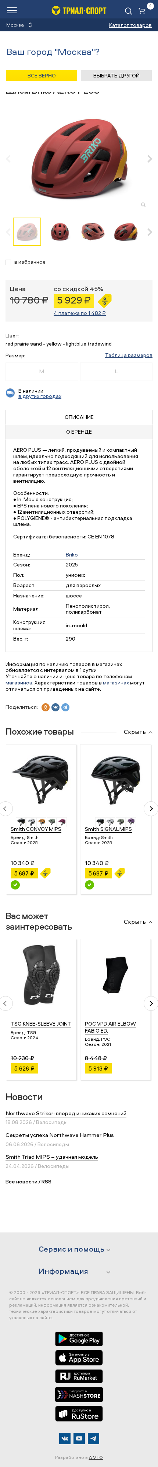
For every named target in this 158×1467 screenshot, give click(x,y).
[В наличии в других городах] (15, 884)
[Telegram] (93, 1438)
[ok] (46, 707)
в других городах (39, 395)
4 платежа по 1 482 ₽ (80, 312)
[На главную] (79, 10)
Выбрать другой (116, 75)
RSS (46, 1181)
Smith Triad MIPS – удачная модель (52, 1157)
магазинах (116, 682)
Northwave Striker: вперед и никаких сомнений (66, 1113)
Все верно (42, 75)
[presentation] (12, 158)
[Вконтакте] (65, 1438)
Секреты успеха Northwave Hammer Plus (60, 1135)
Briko (72, 554)
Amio (96, 1457)
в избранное (30, 262)
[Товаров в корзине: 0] (143, 11)
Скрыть (135, 732)
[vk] (55, 707)
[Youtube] (79, 1438)
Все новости (21, 1181)
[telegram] (65, 707)
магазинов (19, 682)
